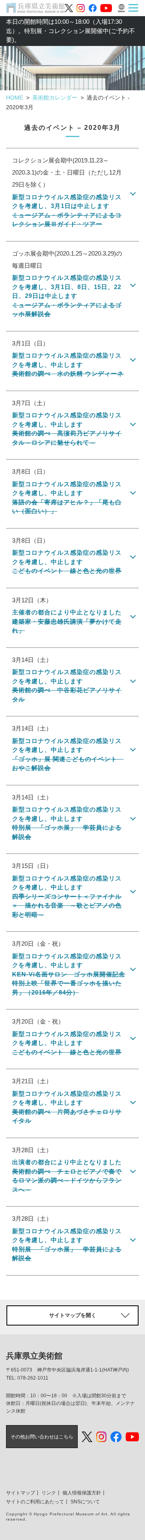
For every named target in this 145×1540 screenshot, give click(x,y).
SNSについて (85, 1501)
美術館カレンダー (54, 97)
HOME (14, 97)
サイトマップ (20, 1492)
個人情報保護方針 (81, 1492)
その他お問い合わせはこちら (41, 1437)
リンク (48, 1492)
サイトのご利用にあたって (35, 1501)
